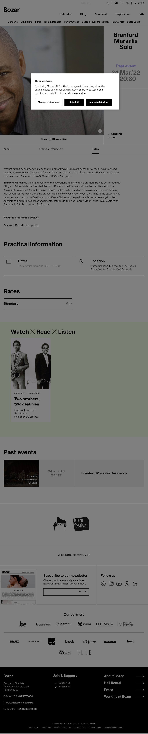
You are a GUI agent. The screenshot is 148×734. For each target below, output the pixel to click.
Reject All (74, 102)
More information (77, 93)
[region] (75, 91)
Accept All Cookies (99, 102)
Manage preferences (49, 102)
